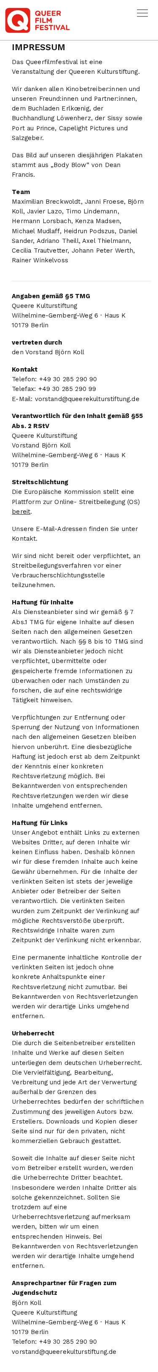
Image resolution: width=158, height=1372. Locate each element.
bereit (21, 511)
